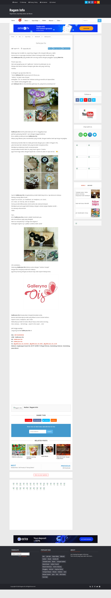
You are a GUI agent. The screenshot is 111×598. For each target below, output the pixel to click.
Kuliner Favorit (55, 564)
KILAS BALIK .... (45, 456)
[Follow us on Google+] (95, 2)
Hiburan (62, 556)
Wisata (54, 572)
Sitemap (23, 2)
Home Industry (57, 567)
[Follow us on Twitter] (86, 2)
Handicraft (67, 48)
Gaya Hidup (57, 48)
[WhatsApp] (80, 134)
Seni (65, 572)
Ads (51, 48)
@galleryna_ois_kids (36, 344)
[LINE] (85, 134)
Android (51, 569)
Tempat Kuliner (61, 561)
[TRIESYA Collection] (18, 449)
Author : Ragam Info (31, 407)
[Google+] (92, 586)
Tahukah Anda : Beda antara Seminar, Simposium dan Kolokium (83, 193)
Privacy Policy (34, 2)
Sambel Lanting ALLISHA (31, 457)
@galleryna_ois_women (21, 344)
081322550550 (19, 335)
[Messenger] (95, 134)
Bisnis (53, 561)
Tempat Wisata (46, 572)
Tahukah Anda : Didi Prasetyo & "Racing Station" (22, 467)
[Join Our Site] (98, 2)
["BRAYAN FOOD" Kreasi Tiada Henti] (63, 449)
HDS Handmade (66, 468)
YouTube (45, 577)
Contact (53, 2)
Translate (24, 556)
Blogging (44, 569)
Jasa (53, 574)
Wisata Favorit (46, 574)
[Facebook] (94, 586)
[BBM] (90, 134)
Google (29, 420)
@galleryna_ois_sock (50, 344)
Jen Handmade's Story (82, 213)
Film (57, 574)
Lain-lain (48, 556)
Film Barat (62, 574)
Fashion (60, 572)
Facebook (38, 420)
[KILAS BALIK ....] (48, 449)
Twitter (46, 420)
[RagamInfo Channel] (88, 114)
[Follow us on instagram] (89, 2)
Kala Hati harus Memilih (82, 203)
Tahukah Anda (46, 561)
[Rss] (90, 586)
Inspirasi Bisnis (59, 569)
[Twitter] (97, 586)
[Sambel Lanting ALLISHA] (33, 449)
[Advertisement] (88, 63)
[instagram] (99, 586)
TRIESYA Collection (17, 457)
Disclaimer (44, 2)
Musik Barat (45, 564)
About (16, 2)
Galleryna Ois (18, 339)
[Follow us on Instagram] (89, 100)
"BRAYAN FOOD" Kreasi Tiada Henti (62, 457)
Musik (49, 559)
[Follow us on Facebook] (92, 2)
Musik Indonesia (47, 567)
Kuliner (44, 559)
